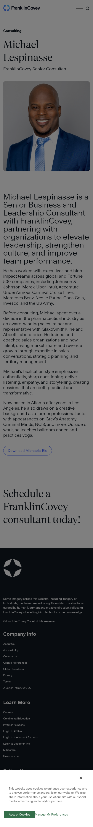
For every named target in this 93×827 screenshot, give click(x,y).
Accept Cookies (19, 814)
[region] (46, 798)
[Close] (81, 778)
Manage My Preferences (51, 814)
